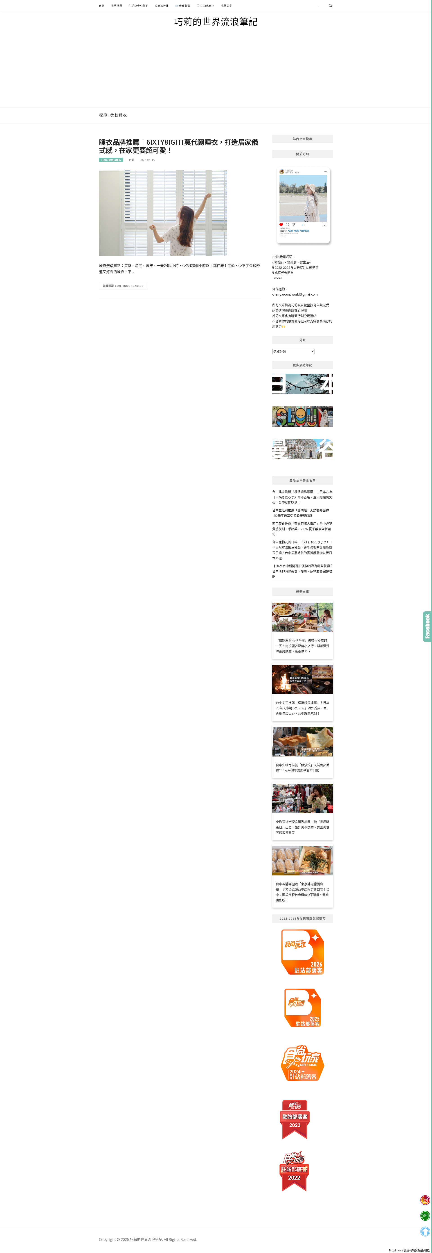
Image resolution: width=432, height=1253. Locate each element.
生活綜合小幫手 (138, 5)
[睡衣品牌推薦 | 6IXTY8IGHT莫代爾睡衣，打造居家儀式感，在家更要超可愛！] (163, 213)
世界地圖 (116, 5)
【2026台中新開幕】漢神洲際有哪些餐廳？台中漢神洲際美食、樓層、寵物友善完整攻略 (302, 571)
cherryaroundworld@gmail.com (295, 294)
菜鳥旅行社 (162, 5)
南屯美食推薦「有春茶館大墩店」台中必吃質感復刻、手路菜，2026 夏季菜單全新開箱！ (302, 528)
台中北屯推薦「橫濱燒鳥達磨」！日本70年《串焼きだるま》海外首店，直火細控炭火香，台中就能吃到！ (302, 497)
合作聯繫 (184, 5)
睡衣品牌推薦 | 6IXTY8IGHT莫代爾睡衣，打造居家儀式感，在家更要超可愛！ (178, 146)
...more (277, 278)
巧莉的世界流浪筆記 (216, 21)
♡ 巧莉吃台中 (205, 5)
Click (427, 626)
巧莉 (131, 160)
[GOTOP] (425, 1231)
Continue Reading (129, 285)
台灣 (101, 5)
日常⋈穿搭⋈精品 (111, 160)
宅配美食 (226, 5)
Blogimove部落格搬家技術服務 (409, 1250)
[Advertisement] (216, 73)
